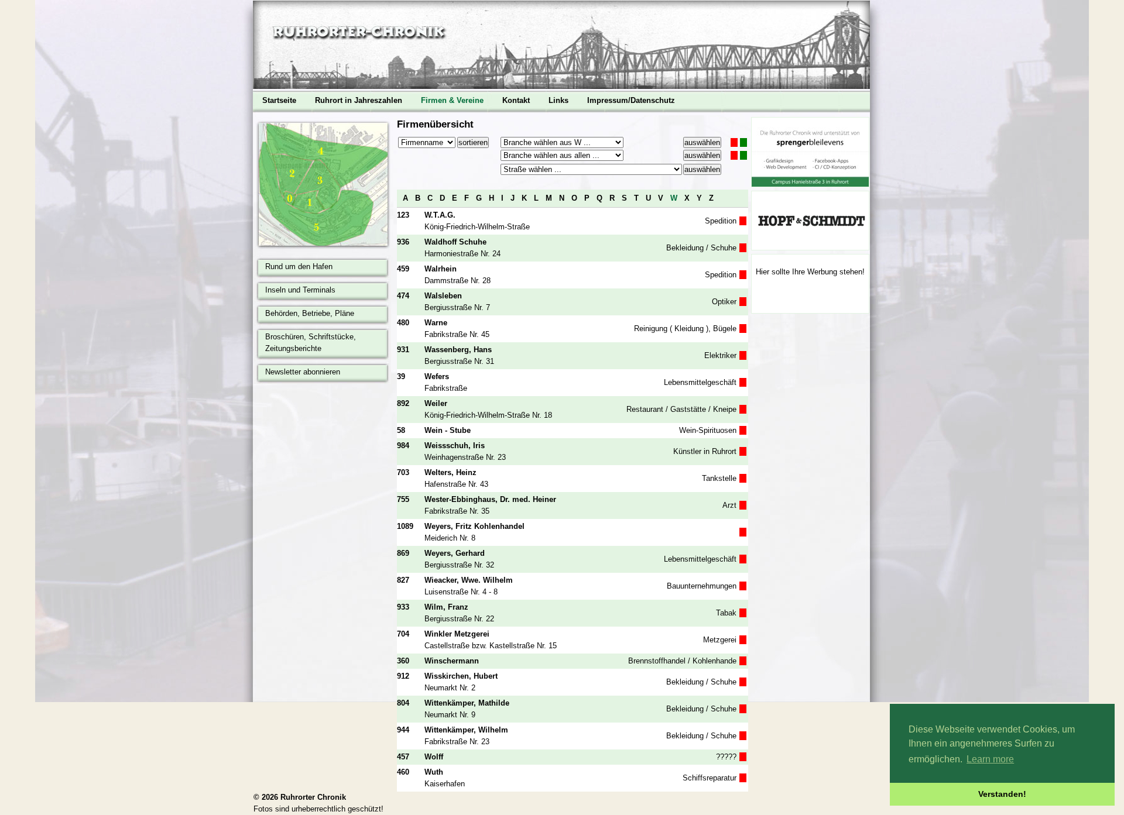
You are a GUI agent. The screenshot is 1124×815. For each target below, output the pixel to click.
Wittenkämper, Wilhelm (466, 729)
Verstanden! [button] (1002, 794)
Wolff (433, 756)
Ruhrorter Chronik (313, 797)
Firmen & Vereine (452, 100)
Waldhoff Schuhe (455, 242)
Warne (435, 322)
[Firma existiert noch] (743, 142)
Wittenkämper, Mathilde (466, 703)
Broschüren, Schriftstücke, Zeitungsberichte (310, 342)
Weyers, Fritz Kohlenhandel (474, 526)
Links (558, 100)
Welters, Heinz (450, 472)
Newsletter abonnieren (302, 371)
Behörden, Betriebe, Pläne (309, 313)
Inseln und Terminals (300, 290)
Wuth (433, 772)
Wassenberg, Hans (458, 349)
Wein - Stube (447, 430)
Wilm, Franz (446, 607)
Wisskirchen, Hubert (461, 676)
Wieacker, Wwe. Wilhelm (468, 580)
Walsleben (443, 295)
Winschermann (451, 660)
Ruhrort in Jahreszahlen (358, 100)
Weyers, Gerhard (454, 553)
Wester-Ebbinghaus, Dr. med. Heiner (490, 499)
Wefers (436, 376)
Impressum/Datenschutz (631, 100)
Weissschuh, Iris (454, 445)
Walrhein (440, 268)
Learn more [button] (990, 759)
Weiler (435, 403)
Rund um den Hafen (299, 266)
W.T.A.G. (439, 215)
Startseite (279, 100)
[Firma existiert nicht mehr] (734, 142)
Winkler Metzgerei (456, 634)
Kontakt (516, 100)
